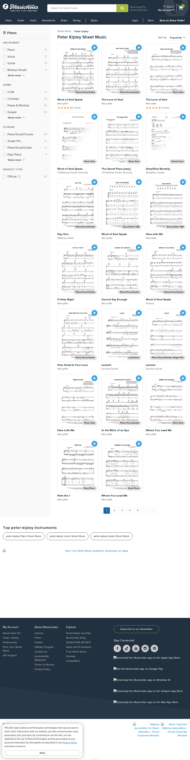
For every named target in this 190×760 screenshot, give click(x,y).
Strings (77, 20)
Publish (39, 642)
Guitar (20, 20)
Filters (10, 33)
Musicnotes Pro (138, 7)
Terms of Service (44, 664)
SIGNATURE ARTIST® (78, 642)
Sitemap (70, 656)
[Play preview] (94, 48)
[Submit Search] (122, 8)
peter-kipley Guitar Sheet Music (112, 536)
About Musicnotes (46, 627)
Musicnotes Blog (76, 638)
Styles (94, 20)
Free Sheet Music (76, 651)
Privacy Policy (42, 669)
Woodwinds (48, 20)
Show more (14, 75)
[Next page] (145, 510)
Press (38, 638)
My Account (165, 10)
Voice (33, 20)
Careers (39, 633)
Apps (135, 20)
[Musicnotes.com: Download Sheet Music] (20, 7)
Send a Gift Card (138, 10)
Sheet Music (64, 31)
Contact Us (41, 651)
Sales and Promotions (78, 647)
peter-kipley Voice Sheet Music (67, 536)
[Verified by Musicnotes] (19, 176)
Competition (73, 661)
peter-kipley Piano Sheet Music (24, 536)
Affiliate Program (44, 647)
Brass (64, 20)
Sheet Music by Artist (78, 633)
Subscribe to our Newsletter (136, 629)
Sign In (170, 6)
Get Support (10, 655)
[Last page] (153, 510)
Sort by (162, 37)
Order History (11, 638)
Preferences (10, 642)
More (152, 22)
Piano (9, 20)
